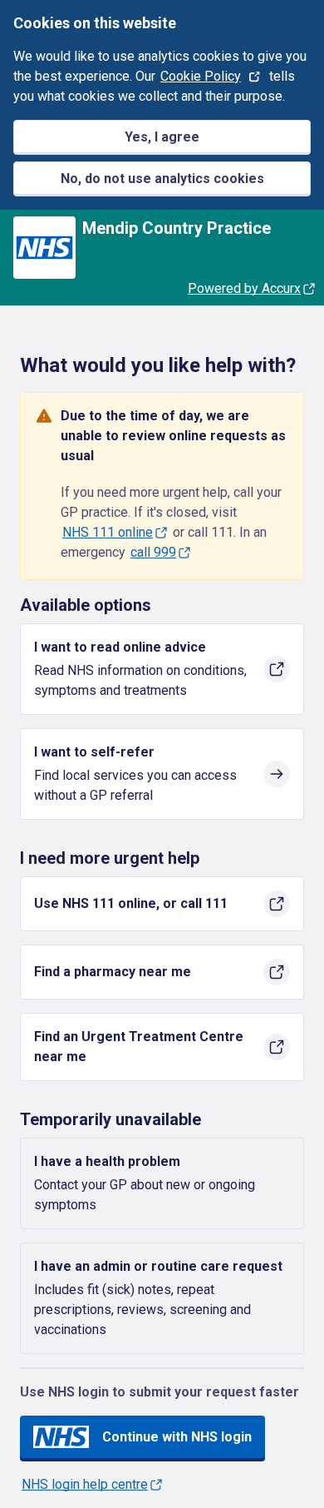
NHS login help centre (85, 1484)
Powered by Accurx (244, 288)
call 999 (153, 552)
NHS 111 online (107, 532)
